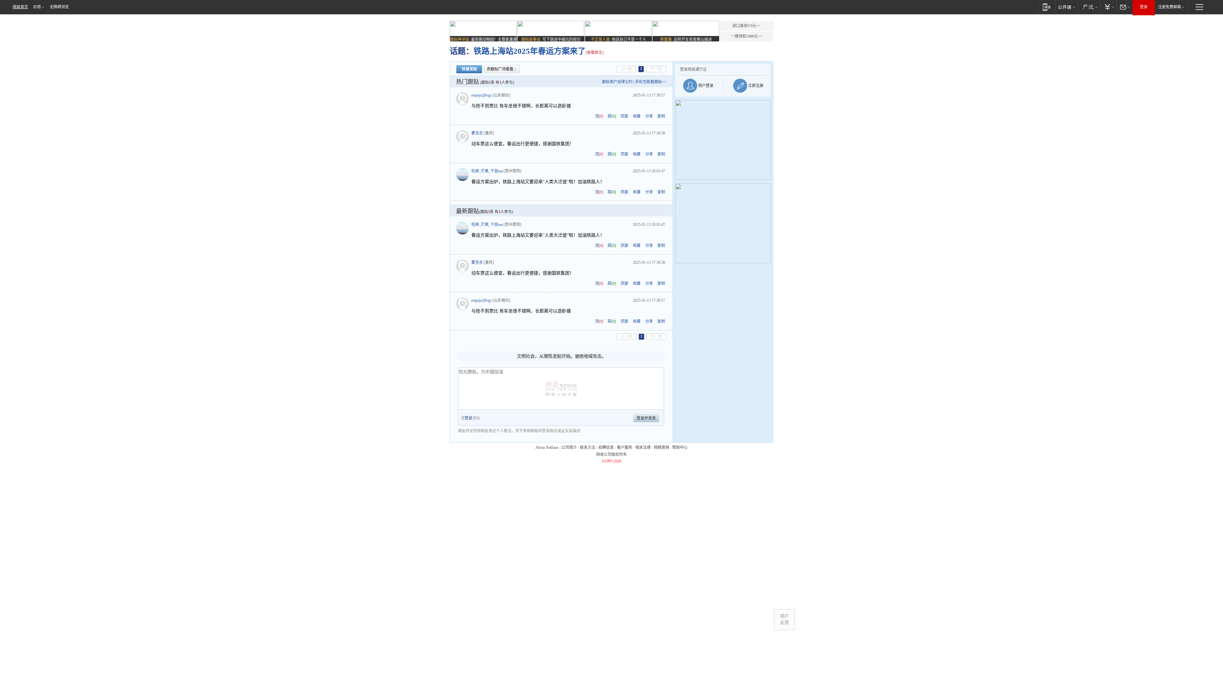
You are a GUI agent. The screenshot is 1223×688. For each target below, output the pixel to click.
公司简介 (569, 447)
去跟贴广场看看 (500, 69)
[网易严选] (1089, 7)
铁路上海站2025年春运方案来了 (530, 51)
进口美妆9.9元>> (746, 26)
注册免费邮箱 (1169, 7)
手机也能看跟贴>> (650, 82)
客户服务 (624, 447)
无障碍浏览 (59, 7)
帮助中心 (680, 447)
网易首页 (20, 7)
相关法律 (643, 447)
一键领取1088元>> (746, 36)
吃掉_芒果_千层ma (487, 171)
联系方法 (587, 447)
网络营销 (661, 447)
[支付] (1108, 7)
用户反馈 (784, 619)
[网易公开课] (1066, 7)
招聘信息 (606, 447)
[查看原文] (595, 52)
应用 (37, 7)
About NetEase (546, 447)
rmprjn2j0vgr (481, 95)
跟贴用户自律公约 (617, 82)
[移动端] (1046, 7)
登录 (1144, 7)
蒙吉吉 (477, 133)
